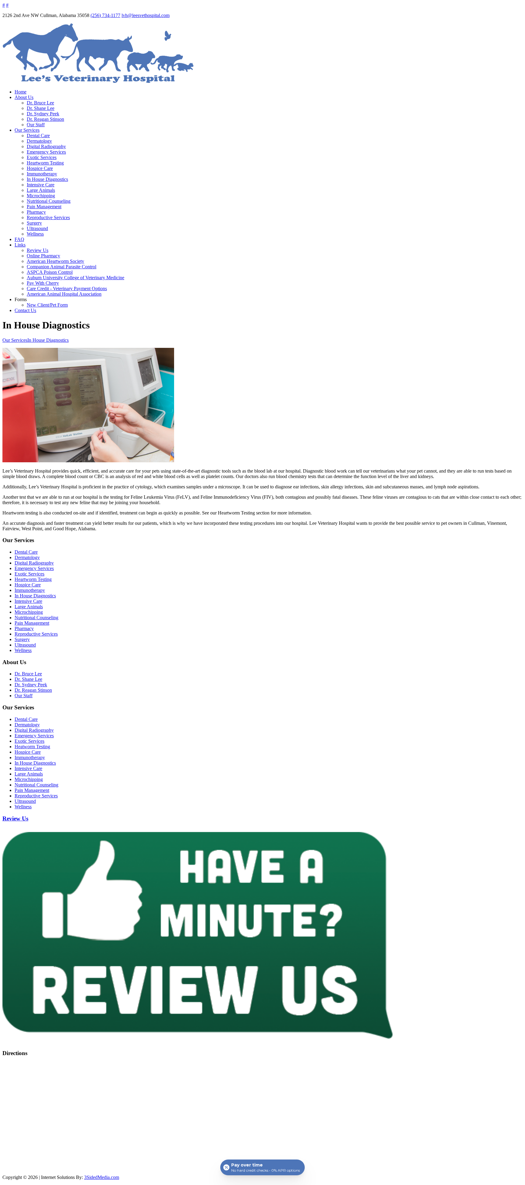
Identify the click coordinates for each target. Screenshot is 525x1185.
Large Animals (41, 190)
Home (20, 91)
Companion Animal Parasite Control (61, 266)
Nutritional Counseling (48, 201)
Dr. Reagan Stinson (45, 119)
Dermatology (39, 141)
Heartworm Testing (45, 162)
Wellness (35, 233)
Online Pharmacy (43, 255)
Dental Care (38, 135)
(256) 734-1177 (105, 15)
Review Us (37, 250)
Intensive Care (40, 184)
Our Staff (36, 124)
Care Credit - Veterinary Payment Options (67, 288)
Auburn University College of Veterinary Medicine (75, 277)
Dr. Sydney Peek (43, 113)
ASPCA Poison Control (50, 272)
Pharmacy (36, 212)
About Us (24, 97)
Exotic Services (42, 157)
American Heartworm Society (55, 261)
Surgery (34, 223)
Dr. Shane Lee (40, 108)
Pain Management (44, 206)
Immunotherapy (42, 173)
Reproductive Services (48, 217)
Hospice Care (40, 168)
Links (20, 244)
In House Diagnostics (47, 179)
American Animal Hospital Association (64, 294)
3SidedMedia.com (101, 1177)
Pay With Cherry (43, 283)
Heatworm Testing (32, 746)
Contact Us (25, 310)
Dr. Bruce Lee (40, 102)
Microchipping (41, 195)
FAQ (19, 239)
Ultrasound (37, 228)
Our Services (27, 130)
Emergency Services (46, 151)
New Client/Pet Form (47, 304)
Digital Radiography (46, 146)
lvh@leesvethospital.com (146, 15)
